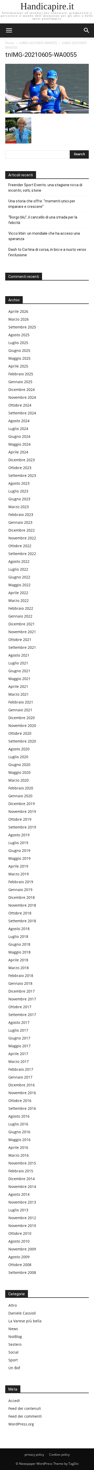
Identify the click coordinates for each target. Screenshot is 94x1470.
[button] (86, 30)
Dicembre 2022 (21, 530)
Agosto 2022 (19, 561)
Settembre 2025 (22, 327)
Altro (12, 1305)
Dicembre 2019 (21, 803)
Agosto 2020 (19, 748)
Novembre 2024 (22, 397)
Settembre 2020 (22, 741)
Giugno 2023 (19, 498)
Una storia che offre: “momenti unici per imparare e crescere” (41, 204)
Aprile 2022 (18, 592)
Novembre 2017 (22, 998)
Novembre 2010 (22, 1225)
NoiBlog (15, 1336)
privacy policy (34, 1454)
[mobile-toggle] (9, 30)
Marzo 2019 (18, 873)
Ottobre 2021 (19, 639)
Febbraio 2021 (20, 702)
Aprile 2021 (18, 686)
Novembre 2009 (22, 1249)
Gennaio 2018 (20, 983)
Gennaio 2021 (20, 709)
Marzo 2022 (18, 600)
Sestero (14, 1344)
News (13, 1328)
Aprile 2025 (18, 366)
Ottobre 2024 (19, 405)
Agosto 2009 (19, 1256)
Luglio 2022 (18, 569)
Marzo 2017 (18, 1061)
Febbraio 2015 (20, 1170)
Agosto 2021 (19, 655)
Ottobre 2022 (19, 545)
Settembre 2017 (22, 1014)
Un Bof (14, 1367)
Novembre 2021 (22, 631)
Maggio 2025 (19, 358)
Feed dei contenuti (24, 1408)
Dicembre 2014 (21, 1178)
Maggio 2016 (19, 1139)
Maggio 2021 (19, 678)
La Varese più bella (25, 1320)
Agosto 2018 (19, 928)
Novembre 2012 (22, 1217)
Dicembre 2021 (21, 623)
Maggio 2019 (19, 858)
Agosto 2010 (19, 1241)
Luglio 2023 (18, 491)
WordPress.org (21, 1424)
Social (13, 1352)
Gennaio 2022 (20, 616)
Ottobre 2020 (19, 733)
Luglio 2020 (18, 756)
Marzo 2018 (18, 967)
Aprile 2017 (18, 1053)
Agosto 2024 (19, 420)
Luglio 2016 (18, 1124)
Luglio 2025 (18, 342)
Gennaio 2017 (20, 1077)
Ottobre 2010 (19, 1233)
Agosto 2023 (19, 483)
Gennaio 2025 (20, 381)
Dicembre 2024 (21, 389)
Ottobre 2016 (19, 1100)
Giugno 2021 (19, 670)
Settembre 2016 (22, 1108)
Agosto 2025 (19, 334)
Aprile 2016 (18, 1147)
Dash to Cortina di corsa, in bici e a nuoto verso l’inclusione (47, 252)
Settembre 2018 (22, 920)
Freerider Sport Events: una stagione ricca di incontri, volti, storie (45, 187)
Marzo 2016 (18, 1155)
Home (9, 43)
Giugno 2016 (19, 1131)
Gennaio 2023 (20, 522)
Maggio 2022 (19, 584)
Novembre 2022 (22, 537)
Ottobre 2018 (19, 913)
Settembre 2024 (22, 412)
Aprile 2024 (18, 452)
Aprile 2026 (18, 311)
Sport (13, 1359)
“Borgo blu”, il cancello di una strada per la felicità (42, 220)
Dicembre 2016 (21, 1084)
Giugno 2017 (19, 1038)
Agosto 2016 (19, 1116)
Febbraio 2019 (20, 881)
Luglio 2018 (18, 936)
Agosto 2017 (19, 1022)
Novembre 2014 (22, 1186)
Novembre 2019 (22, 811)
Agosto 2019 (19, 834)
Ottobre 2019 (19, 819)
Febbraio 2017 (20, 1069)
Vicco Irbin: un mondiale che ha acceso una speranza (44, 236)
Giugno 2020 (19, 764)
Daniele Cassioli (22, 1313)
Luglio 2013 (18, 1209)
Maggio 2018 (19, 952)
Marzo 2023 (18, 506)
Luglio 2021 (18, 663)
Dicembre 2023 (21, 459)
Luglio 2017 (18, 1030)
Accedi (14, 1400)
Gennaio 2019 (20, 889)
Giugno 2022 (19, 577)
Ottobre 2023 (19, 467)
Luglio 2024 (18, 428)
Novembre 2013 (22, 1202)
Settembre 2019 (22, 827)
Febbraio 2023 (20, 514)
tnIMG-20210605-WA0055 (38, 43)
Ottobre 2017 (19, 1006)
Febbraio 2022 (20, 608)
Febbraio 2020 (20, 788)
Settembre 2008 (22, 1272)
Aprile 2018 (18, 959)
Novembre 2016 (22, 1092)
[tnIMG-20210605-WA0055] (47, 112)
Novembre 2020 (22, 725)
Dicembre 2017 (21, 991)
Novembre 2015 (22, 1163)
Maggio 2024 (19, 444)
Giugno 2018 (19, 944)
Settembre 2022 (22, 553)
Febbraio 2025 (20, 373)
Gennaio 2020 (20, 795)
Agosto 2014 (19, 1194)
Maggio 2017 (19, 1045)
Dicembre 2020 (21, 717)
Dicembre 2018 (21, 897)
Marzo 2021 (18, 694)
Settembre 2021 (22, 647)
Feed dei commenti (25, 1416)
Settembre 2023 (22, 475)
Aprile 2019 (18, 866)
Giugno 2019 (19, 850)
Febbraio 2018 (20, 975)
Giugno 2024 (19, 436)
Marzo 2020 (18, 780)
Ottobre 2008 (19, 1264)
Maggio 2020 (19, 772)
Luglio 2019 (18, 842)
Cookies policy (59, 1454)
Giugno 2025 (19, 350)
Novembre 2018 (22, 905)
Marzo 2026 (18, 319)
